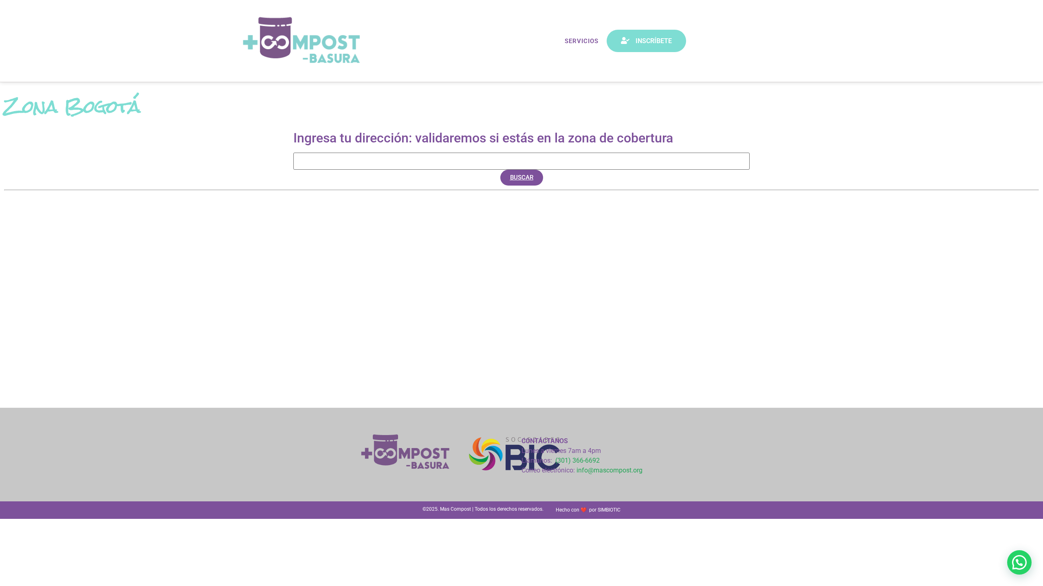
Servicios (582, 41)
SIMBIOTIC (609, 510)
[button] (521, 178)
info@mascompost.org (610, 470)
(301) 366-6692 (577, 460)
